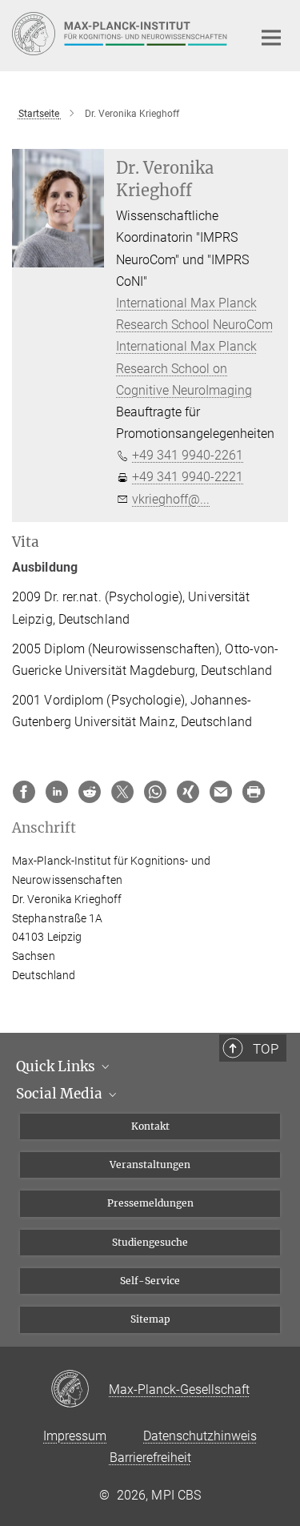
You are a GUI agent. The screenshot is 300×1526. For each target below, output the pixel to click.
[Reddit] (90, 792)
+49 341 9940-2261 (187, 455)
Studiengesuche (150, 1242)
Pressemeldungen (150, 1203)
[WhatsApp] (155, 792)
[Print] (254, 792)
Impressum (74, 1436)
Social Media (61, 1094)
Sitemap (150, 1319)
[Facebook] (24, 792)
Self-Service (150, 1281)
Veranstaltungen (150, 1165)
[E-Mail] (221, 792)
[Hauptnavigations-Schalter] (271, 38)
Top (265, 1049)
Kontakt (150, 1126)
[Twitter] (122, 792)
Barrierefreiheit (150, 1457)
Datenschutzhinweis (200, 1436)
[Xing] (188, 792)
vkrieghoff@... (171, 499)
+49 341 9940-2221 (187, 476)
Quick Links (57, 1066)
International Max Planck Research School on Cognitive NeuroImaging (186, 368)
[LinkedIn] (57, 792)
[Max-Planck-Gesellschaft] (79, 1390)
